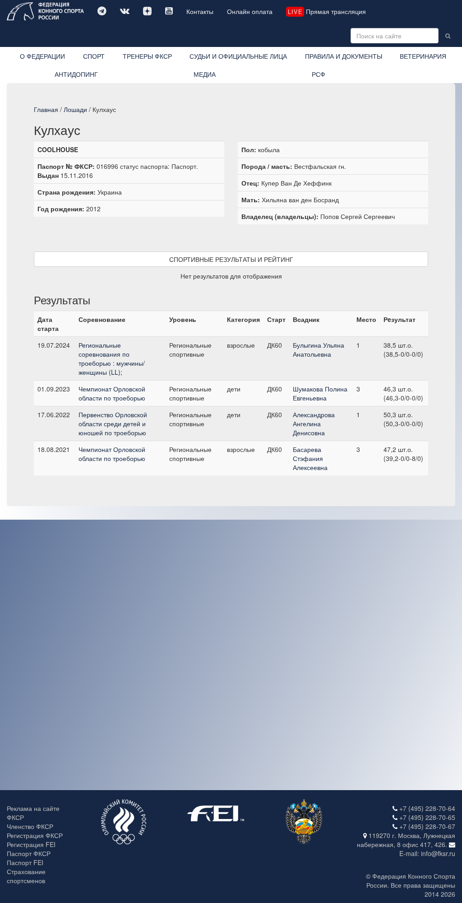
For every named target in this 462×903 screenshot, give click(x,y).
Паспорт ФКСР (29, 853)
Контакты (199, 11)
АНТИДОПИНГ (76, 74)
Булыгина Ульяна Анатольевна (318, 349)
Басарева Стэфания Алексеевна (310, 458)
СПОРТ (94, 56)
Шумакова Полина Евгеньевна (320, 393)
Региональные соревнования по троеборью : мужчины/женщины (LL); (112, 358)
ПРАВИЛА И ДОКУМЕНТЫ (343, 56)
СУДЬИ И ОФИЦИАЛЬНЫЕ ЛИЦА (238, 56)
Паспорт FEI (25, 862)
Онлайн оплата (250, 11)
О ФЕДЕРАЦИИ (42, 56)
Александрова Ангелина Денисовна (314, 423)
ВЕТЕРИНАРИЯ (423, 56)
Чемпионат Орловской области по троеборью (112, 393)
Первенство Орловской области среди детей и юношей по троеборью (113, 423)
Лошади (75, 109)
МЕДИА (205, 74)
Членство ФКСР (30, 826)
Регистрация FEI (31, 844)
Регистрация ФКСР (35, 835)
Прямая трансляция (326, 11)
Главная (46, 109)
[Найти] (447, 35)
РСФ (318, 74)
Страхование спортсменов (26, 876)
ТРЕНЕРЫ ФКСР (147, 56)
